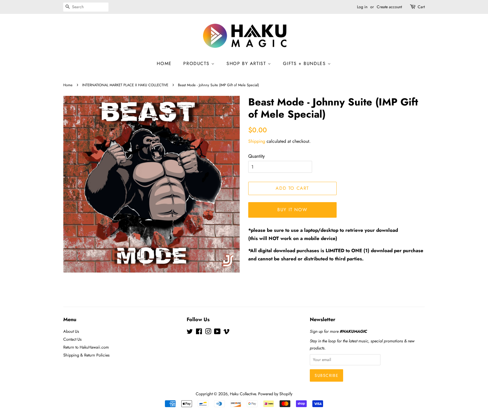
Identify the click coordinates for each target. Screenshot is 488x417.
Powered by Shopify (275, 394)
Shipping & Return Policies (86, 355)
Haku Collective (243, 394)
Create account (389, 7)
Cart (421, 7)
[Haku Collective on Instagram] (208, 332)
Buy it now (292, 209)
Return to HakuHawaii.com (86, 347)
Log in (362, 7)
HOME (164, 63)
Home (68, 85)
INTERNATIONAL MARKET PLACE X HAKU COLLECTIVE (125, 85)
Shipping (256, 141)
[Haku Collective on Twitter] (190, 332)
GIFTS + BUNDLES (305, 63)
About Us (71, 331)
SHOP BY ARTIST (247, 63)
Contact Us (72, 339)
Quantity (256, 156)
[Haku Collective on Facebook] (199, 332)
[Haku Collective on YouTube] (217, 332)
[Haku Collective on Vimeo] (226, 332)
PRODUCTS (197, 63)
